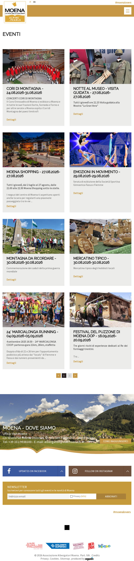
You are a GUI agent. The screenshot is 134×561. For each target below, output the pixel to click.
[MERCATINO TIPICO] (100, 236)
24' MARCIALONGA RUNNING (31, 332)
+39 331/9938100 (20, 442)
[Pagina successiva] (75, 375)
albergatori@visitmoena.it (62, 442)
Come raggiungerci (115, 441)
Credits (96, 555)
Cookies (54, 558)
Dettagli (11, 119)
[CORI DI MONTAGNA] (33, 66)
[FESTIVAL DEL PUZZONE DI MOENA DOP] (100, 309)
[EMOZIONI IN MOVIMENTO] (100, 149)
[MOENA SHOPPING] (33, 149)
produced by (78, 558)
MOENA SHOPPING (23, 172)
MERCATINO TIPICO (90, 258)
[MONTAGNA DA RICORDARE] (33, 236)
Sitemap (65, 558)
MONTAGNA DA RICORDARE (30, 258)
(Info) (83, 496)
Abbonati (111, 496)
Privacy (79, 496)
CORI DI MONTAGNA (24, 88)
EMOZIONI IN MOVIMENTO (95, 172)
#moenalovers (123, 2)
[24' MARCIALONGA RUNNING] (33, 309)
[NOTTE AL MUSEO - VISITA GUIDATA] (100, 66)
